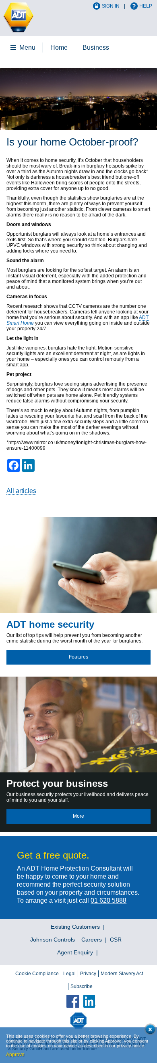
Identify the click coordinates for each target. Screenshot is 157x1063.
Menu (27, 47)
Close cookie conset (148, 1030)
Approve (15, 1054)
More (78, 816)
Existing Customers (75, 927)
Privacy (88, 973)
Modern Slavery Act (122, 973)
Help (145, 6)
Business (96, 47)
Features (78, 657)
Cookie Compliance (37, 973)
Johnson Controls (52, 939)
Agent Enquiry (75, 952)
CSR (116, 939)
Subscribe (81, 986)
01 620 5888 (108, 900)
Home (59, 47)
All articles (21, 490)
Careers (91, 939)
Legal (69, 973)
